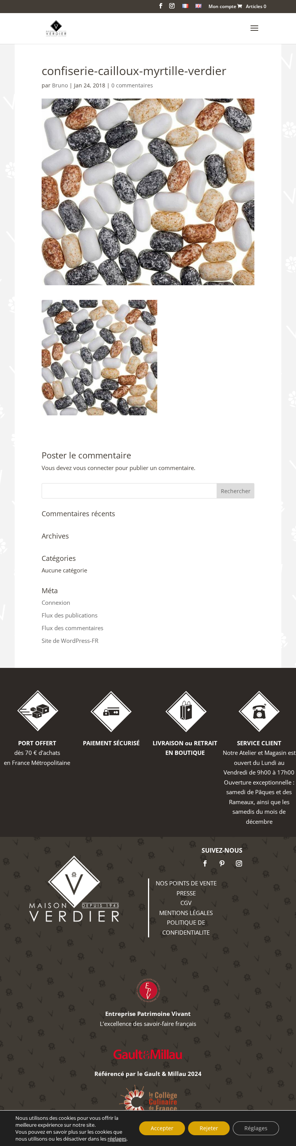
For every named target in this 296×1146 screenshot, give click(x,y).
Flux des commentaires (72, 628)
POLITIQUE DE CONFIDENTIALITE (186, 927)
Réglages (255, 1128)
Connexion (56, 602)
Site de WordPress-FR (70, 640)
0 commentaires (132, 85)
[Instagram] (239, 863)
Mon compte (222, 7)
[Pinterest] (222, 863)
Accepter (162, 1128)
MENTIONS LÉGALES (186, 913)
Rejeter (209, 1128)
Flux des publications (70, 615)
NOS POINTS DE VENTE (186, 883)
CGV (186, 903)
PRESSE (186, 893)
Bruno (60, 85)
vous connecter (93, 468)
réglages (117, 1138)
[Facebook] (205, 863)
